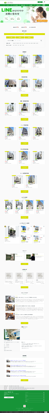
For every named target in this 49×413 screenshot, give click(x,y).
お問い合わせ (38, 5)
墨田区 (16, 45)
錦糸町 (22, 389)
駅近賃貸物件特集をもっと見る (24, 95)
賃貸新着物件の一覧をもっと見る (24, 71)
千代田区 (23, 45)
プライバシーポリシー (27, 408)
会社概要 (31, 5)
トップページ (26, 392)
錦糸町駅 (32, 43)
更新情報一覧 (24, 380)
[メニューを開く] (44, 5)
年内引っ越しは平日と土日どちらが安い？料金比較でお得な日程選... (18, 375)
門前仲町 (13, 389)
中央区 (18, 45)
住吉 (17, 389)
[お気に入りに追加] (15, 56)
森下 (16, 389)
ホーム (8, 5)
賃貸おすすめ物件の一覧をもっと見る (24, 217)
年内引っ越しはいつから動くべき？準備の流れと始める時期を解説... (18, 370)
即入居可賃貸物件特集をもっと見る (24, 167)
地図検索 (29, 37)
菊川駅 (20, 43)
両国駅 (27, 43)
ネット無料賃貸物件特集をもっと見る (24, 191)
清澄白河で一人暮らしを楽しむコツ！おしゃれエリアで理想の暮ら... (18, 360)
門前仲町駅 (17, 43)
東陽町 (24, 389)
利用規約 (23, 408)
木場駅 (29, 43)
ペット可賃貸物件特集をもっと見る (24, 143)
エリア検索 (10, 37)
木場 (20, 389)
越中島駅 (37, 43)
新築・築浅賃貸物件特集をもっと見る (24, 119)
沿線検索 (20, 37)
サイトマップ (31, 408)
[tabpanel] (24, 14)
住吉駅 (24, 43)
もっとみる (24, 287)
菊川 (14, 389)
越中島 (26, 389)
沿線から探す (23, 5)
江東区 (14, 45)
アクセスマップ (27, 399)
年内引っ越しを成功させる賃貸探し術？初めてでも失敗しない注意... (18, 365)
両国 (18, 389)
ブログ (26, 397)
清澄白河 (10, 389)
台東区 (20, 45)
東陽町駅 (34, 43)
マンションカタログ (18, 408)
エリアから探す (15, 5)
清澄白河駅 (14, 43)
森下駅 (22, 43)
